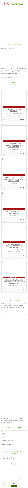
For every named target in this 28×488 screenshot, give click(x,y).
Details (22, 119)
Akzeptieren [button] (14, 486)
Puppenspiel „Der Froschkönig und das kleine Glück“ (14, 145)
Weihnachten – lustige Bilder (7, 444)
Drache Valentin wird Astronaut (14, 212)
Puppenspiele (4, 71)
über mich (7, 70)
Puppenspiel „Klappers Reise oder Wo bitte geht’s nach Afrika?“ (14, 281)
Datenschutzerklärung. (18, 483)
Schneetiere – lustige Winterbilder (8, 440)
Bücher (13, 71)
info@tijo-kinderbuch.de (6, 422)
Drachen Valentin (17, 70)
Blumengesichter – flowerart (7, 436)
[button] (14, 9)
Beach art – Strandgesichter (7, 431)
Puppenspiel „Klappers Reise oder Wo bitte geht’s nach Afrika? (14, 179)
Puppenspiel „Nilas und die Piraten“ (14, 110)
